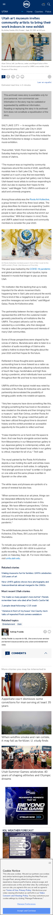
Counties (39, 11)
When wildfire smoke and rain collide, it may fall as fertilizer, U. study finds (26, 739)
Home (30, 11)
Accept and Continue (26, 911)
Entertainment (9, 624)
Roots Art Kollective (39, 199)
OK (50, 863)
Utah (19, 624)
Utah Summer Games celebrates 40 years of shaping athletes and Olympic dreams (26, 775)
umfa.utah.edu (13, 558)
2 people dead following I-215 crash (19, 605)
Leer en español (44, 82)
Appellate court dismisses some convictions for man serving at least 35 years (26, 702)
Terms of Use (12, 890)
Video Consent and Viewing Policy (24, 894)
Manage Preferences (26, 904)
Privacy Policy (25, 890)
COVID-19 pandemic (40, 268)
